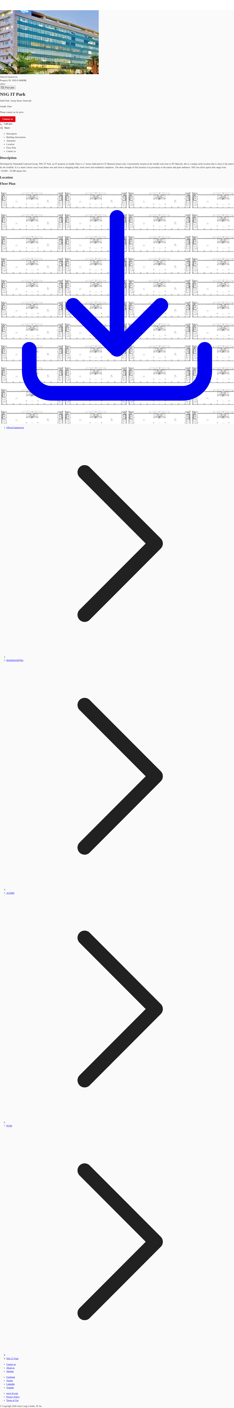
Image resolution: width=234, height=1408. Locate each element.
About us (10, 1368)
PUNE (9, 1126)
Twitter (9, 1380)
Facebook (10, 1377)
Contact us (11, 1364)
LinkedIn (10, 1384)
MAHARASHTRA (14, 660)
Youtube (10, 1387)
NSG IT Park (12, 1358)
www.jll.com (12, 1393)
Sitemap (10, 1371)
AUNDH (10, 893)
